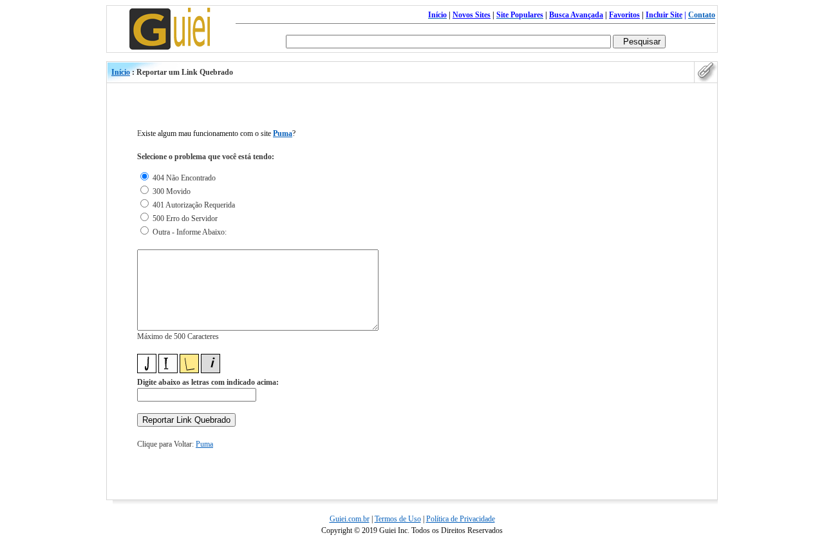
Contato (701, 14)
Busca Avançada (576, 14)
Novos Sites (472, 14)
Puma (282, 133)
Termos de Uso (398, 518)
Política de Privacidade (460, 518)
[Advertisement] (659, 301)
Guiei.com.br (350, 518)
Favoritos (624, 14)
